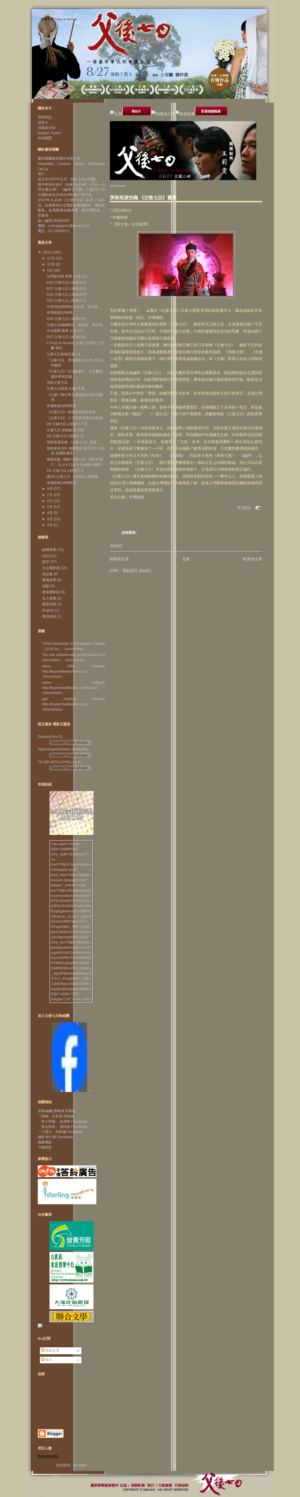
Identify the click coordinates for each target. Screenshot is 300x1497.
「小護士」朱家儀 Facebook (60, 1132)
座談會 (47, 574)
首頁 (186, 559)
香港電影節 (51, 592)
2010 (47, 252)
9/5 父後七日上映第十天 (65, 436)
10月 (51, 264)
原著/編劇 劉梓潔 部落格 (57, 1111)
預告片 (43, 122)
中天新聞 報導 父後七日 (65, 331)
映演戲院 (45, 138)
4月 (50, 513)
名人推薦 (49, 598)
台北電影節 (51, 568)
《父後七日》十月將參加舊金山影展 (75, 418)
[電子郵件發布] (257, 507)
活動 (45, 586)
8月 (50, 489)
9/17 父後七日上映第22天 (67, 337)
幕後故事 (49, 580)
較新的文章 (119, 559)
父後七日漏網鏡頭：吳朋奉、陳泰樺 (75, 325)
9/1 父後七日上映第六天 (65, 470)
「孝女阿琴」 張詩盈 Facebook (62, 1127)
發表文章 (52, 1350)
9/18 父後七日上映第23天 (67, 319)
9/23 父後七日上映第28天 (67, 294)
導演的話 (45, 117)
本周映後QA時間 (60, 313)
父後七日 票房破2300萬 (65, 430)
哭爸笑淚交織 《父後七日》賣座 (143, 197)
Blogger (80, 1465)
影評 (45, 562)
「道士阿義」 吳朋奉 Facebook (62, 1121)
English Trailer (49, 133)
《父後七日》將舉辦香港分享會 (71, 412)
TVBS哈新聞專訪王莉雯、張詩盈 (72, 307)
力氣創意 (45, 1147)
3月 (50, 519)
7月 (50, 495)
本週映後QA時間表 (61, 406)
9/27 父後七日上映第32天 (67, 289)
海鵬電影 (45, 1142)
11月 (51, 258)
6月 (50, 501)
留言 (48, 1360)
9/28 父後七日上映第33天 (67, 282)
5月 (50, 507)
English (48, 610)
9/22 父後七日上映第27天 (67, 301)
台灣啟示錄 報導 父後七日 (67, 276)
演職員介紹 (46, 128)
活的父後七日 (57, 382)
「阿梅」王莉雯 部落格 (56, 1116)
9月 (50, 270)
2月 (50, 525)
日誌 (45, 556)
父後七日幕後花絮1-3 (63, 354)
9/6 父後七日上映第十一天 (67, 424)
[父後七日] (69, 1091)
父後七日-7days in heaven (59, 19)
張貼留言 (116, 545)
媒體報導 (49, 550)
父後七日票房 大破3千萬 (66, 389)
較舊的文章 (252, 559)
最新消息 (49, 604)
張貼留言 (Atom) (136, 571)
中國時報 (136, 497)
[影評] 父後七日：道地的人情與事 (72, 477)
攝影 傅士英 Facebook (55, 1137)
